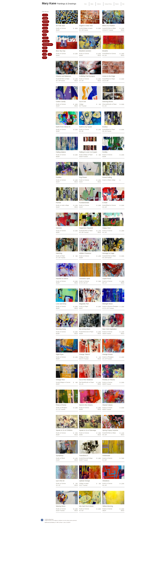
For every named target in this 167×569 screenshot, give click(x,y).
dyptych (45, 25)
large (44, 34)
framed (45, 28)
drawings (45, 21)
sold (50, 54)
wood (44, 57)
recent (45, 51)
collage (45, 18)
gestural (45, 31)
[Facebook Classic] (42, 520)
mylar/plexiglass (47, 44)
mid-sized (46, 41)
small (44, 54)
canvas (45, 15)
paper (44, 48)
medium (45, 38)
